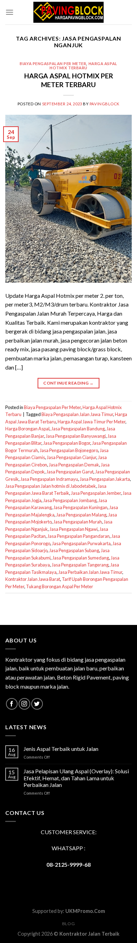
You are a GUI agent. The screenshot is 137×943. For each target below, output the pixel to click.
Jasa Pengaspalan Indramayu (49, 479)
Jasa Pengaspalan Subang (74, 550)
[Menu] (9, 12)
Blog (68, 923)
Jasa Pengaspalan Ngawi (74, 529)
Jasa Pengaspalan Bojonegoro (69, 450)
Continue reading (68, 383)
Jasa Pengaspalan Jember (96, 493)
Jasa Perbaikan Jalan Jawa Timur (90, 572)
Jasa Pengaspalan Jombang (70, 500)
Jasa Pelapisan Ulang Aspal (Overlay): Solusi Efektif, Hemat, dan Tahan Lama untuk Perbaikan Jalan (76, 778)
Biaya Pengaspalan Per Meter (53, 63)
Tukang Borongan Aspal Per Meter (59, 586)
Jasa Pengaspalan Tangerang (80, 565)
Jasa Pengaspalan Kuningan (80, 507)
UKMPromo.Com (85, 911)
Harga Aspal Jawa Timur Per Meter (91, 421)
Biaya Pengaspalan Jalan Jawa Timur (77, 414)
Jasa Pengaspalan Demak (74, 464)
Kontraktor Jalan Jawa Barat (32, 579)
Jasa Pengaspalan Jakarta (105, 479)
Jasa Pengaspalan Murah (77, 522)
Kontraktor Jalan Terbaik (89, 934)
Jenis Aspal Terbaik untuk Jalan (61, 748)
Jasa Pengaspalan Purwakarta (81, 543)
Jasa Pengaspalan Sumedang (80, 558)
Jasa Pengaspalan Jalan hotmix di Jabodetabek (50, 486)
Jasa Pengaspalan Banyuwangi (76, 436)
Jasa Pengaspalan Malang (81, 515)
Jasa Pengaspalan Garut (69, 471)
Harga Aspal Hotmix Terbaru (83, 65)
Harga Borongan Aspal (27, 428)
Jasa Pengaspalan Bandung (78, 428)
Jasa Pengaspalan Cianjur (71, 457)
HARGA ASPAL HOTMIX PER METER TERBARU (68, 80)
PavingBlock (104, 103)
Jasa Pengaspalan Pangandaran (78, 536)
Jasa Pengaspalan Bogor (66, 443)
